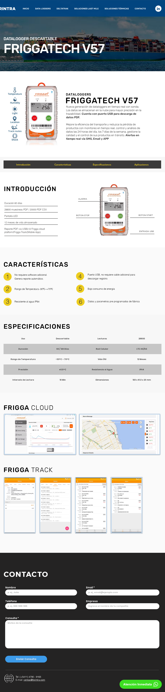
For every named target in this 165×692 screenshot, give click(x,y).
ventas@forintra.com (34, 679)
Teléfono (11, 601)
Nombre (10, 587)
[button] (43, 8)
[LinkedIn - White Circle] (158, 8)
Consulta (11, 618)
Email (89, 587)
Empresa (92, 601)
